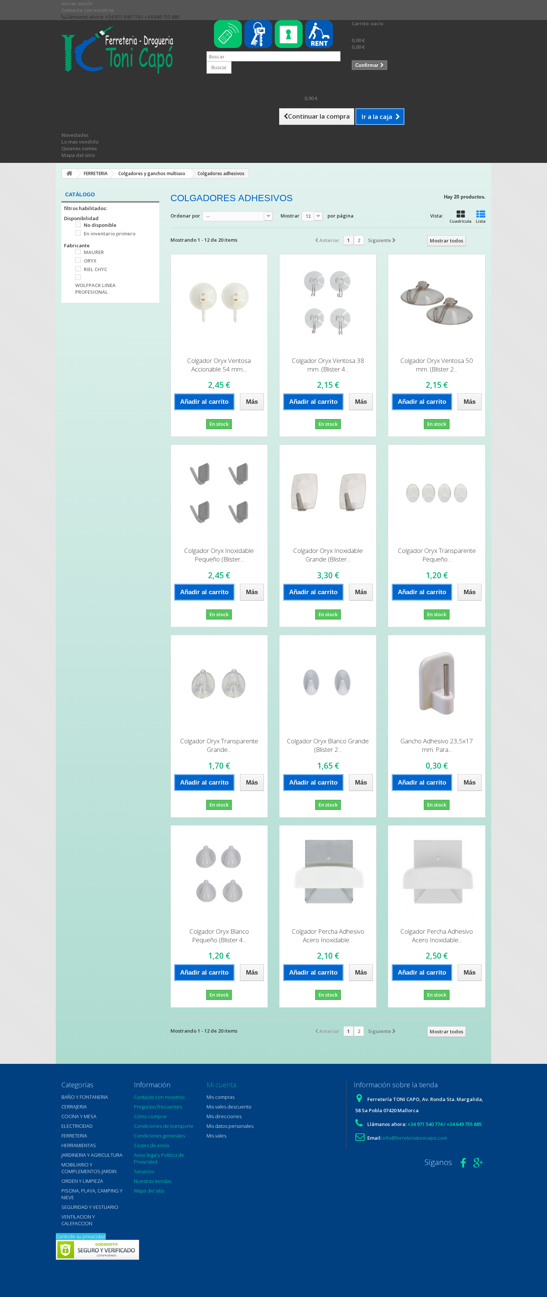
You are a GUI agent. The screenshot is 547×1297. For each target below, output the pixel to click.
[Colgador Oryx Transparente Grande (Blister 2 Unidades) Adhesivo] (219, 683)
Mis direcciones (224, 1116)
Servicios (144, 1171)
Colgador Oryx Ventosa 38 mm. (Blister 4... (328, 364)
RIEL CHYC (95, 269)
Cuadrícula (460, 221)
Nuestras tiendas (152, 1181)
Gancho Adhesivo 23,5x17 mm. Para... (436, 745)
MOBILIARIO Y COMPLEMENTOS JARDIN (88, 1168)
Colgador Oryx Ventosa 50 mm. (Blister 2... (436, 364)
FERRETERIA (74, 1135)
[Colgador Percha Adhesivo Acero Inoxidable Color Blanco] (436, 874)
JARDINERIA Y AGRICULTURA (91, 1155)
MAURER (94, 252)
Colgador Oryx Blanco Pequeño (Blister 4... (219, 935)
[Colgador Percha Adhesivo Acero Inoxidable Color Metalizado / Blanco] (328, 874)
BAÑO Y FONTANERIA (84, 1097)
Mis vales (216, 1135)
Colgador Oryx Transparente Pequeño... (437, 554)
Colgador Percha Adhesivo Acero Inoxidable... (328, 935)
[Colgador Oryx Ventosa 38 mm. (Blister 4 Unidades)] (328, 303)
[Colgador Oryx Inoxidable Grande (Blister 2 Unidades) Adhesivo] (328, 493)
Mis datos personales (230, 1126)
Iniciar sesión (77, 3)
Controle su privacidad (81, 1236)
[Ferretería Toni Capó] (128, 50)
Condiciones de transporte (163, 1126)
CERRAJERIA (74, 1106)
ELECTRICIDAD (77, 1126)
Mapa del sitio (78, 155)
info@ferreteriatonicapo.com (415, 1138)
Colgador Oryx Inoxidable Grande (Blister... (328, 554)
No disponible (100, 225)
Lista (481, 221)
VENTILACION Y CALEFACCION (78, 1220)
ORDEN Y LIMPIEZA (82, 1181)
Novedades (75, 135)
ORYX (90, 260)
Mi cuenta (221, 1084)
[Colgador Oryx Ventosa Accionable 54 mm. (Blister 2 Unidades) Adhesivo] (219, 303)
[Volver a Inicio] (69, 173)
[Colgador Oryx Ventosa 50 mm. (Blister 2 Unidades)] (436, 303)
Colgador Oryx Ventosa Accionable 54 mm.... (219, 364)
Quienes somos (79, 148)
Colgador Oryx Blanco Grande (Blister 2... (328, 745)
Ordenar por (185, 215)
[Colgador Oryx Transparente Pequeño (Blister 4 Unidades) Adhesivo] (436, 493)
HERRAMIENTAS (78, 1145)
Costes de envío (151, 1145)
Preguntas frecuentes (158, 1106)
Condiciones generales (159, 1135)
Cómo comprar (150, 1116)
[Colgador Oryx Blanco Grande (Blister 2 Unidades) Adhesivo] (328, 683)
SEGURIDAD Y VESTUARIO (89, 1207)
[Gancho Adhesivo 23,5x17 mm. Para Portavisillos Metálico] (436, 683)
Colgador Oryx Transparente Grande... (219, 745)
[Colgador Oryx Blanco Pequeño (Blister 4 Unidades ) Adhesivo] (219, 874)
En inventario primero (109, 233)
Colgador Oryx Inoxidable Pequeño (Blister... (219, 554)
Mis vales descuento (229, 1106)
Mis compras (220, 1097)
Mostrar (290, 215)
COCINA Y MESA (78, 1116)
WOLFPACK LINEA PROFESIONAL (95, 288)
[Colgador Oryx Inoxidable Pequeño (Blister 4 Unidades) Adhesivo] (219, 493)
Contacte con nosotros (87, 10)
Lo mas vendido (80, 141)
